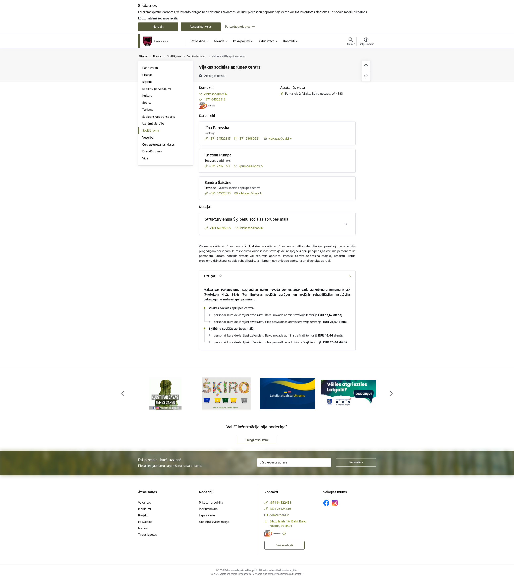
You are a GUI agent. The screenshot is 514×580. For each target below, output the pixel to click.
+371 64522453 (280, 502)
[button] (219, 275)
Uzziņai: (210, 276)
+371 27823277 (219, 166)
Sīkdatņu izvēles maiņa (214, 522)
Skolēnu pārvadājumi (156, 89)
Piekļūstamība (208, 509)
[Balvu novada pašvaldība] (155, 41)
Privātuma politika (211, 502)
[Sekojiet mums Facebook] (326, 503)
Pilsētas (147, 75)
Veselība (147, 137)
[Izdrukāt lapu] (366, 66)
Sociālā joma (150, 130)
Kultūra (147, 95)
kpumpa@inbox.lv (251, 166)
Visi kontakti (284, 545)
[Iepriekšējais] (123, 393)
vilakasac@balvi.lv (215, 94)
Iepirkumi (144, 509)
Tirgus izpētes (147, 534)
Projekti (143, 515)
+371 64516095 (220, 228)
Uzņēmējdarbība (153, 123)
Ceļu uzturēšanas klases (158, 144)
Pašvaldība (145, 522)
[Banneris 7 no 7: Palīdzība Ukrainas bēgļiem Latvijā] (287, 393)
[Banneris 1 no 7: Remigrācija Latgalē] (348, 393)
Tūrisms (147, 110)
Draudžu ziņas (152, 151)
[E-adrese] (207, 105)
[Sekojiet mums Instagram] (335, 503)
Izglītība (147, 82)
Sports (146, 102)
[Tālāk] (391, 393)
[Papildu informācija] (284, 533)
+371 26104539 (280, 509)
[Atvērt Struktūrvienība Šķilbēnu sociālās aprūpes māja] (346, 224)
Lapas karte (207, 515)
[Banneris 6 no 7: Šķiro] (226, 393)
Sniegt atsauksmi (257, 440)
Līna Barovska (217, 127)
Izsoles (142, 528)
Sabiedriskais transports (158, 117)
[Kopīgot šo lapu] (366, 76)
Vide (145, 158)
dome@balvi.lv (279, 515)
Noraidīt (158, 26)
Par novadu (150, 68)
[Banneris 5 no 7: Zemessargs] (165, 393)
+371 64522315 (214, 99)
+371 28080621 (249, 138)
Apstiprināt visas (201, 26)
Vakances (144, 502)
